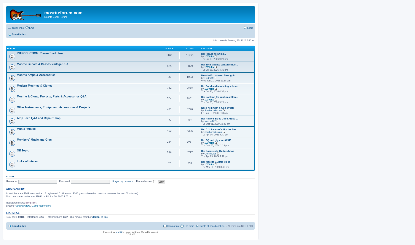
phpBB (119, 232)
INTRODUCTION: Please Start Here (40, 53)
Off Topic (23, 150)
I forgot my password (123, 181)
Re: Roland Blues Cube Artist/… (219, 118)
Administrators (22, 205)
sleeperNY (209, 121)
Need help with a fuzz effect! (217, 108)
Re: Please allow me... (213, 53)
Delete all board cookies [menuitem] (212, 226)
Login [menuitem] (250, 28)
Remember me (144, 181)
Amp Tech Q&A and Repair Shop (39, 118)
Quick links (18, 28)
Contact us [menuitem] (173, 226)
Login (10, 176)
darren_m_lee (100, 217)
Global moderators (41, 205)
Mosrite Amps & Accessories (36, 74)
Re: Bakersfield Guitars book (217, 151)
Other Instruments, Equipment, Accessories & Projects (53, 107)
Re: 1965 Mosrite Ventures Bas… (219, 64)
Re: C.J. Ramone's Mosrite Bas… (220, 129)
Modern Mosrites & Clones (34, 85)
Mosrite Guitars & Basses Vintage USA (42, 64)
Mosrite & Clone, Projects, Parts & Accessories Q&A (51, 96)
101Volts (209, 56)
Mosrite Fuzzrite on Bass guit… (219, 75)
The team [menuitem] (189, 226)
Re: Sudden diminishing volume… (220, 86)
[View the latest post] (216, 56)
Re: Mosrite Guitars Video (215, 162)
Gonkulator (210, 153)
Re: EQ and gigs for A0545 (216, 140)
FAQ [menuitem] (31, 28)
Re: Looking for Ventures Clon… (219, 97)
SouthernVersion (213, 110)
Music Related (26, 128)
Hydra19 (209, 78)
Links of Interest (27, 161)
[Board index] (25, 14)
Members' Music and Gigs (34, 139)
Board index (19, 226)
